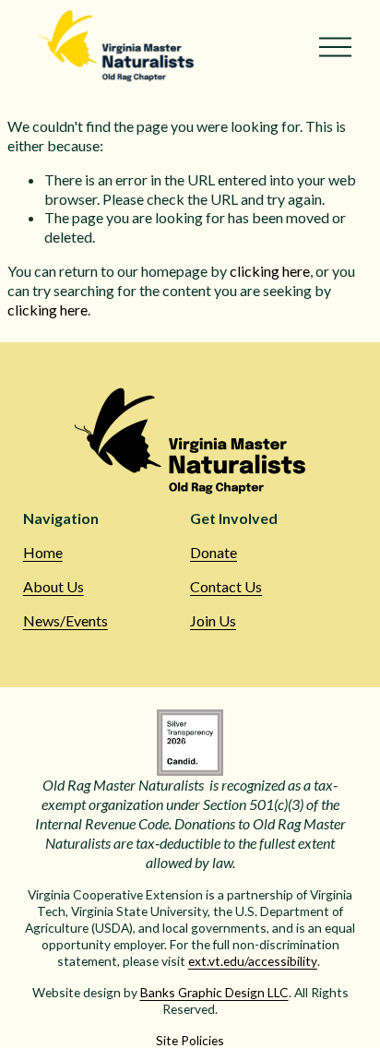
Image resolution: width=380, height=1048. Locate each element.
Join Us (213, 620)
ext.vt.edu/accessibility (252, 961)
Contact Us (226, 586)
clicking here (270, 271)
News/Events (65, 620)
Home (43, 552)
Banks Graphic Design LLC (214, 992)
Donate (213, 552)
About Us (53, 586)
